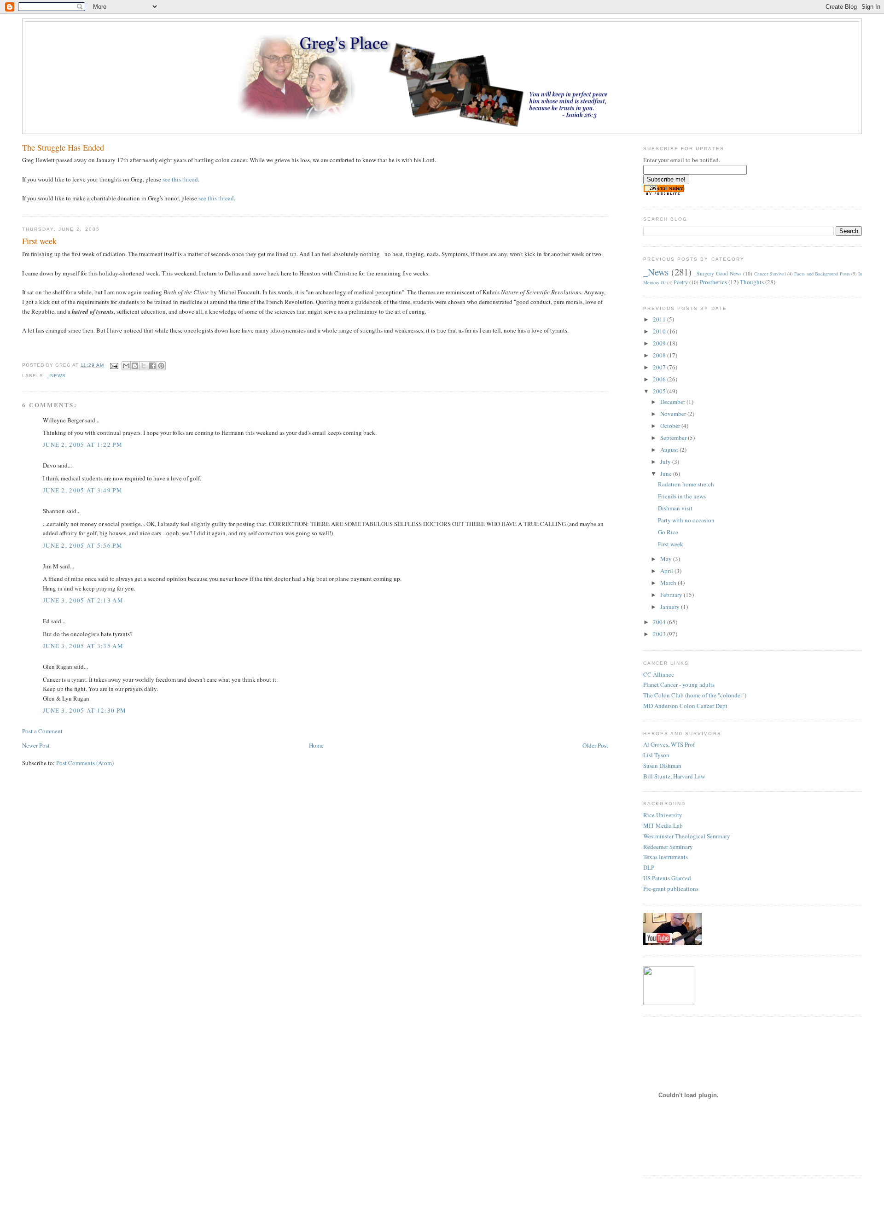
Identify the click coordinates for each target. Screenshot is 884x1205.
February (672, 595)
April (667, 571)
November (673, 413)
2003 (660, 634)
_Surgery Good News (717, 273)
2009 (660, 343)
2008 (660, 355)
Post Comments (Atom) (85, 763)
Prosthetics (713, 282)
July (666, 461)
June (666, 473)
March (669, 583)
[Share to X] (143, 365)
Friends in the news (682, 496)
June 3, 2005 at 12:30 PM (84, 710)
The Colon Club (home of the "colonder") (694, 695)
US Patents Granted (667, 878)
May (666, 559)
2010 (660, 331)
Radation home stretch (686, 484)
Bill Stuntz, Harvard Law (674, 776)
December (673, 402)
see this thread (180, 179)
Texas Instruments (665, 857)
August (670, 449)
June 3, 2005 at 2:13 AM (83, 600)
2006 (660, 379)
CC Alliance (658, 674)
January (670, 606)
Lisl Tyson (656, 755)
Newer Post (36, 745)
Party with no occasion (686, 520)
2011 (660, 319)
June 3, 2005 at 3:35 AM (83, 646)
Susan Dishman (662, 765)
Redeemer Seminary (668, 846)
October (670, 425)
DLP (648, 867)
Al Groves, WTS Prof (669, 744)
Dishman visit (675, 508)
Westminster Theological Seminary (686, 836)
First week (670, 544)
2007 (660, 367)
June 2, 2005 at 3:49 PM (82, 490)
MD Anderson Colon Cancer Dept (685, 706)
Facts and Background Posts (822, 273)
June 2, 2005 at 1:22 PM (82, 444)
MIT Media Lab (663, 825)
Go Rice (668, 532)
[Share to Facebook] (152, 365)
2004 (660, 622)
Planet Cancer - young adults (679, 684)
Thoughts (752, 282)
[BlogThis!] (135, 365)
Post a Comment (42, 731)
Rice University (662, 815)
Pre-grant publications (670, 888)
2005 (660, 391)
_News (56, 375)
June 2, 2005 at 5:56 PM (82, 545)
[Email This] (126, 365)
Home (316, 745)
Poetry (681, 282)
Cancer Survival (770, 273)
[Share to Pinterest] (161, 365)
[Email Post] (114, 365)
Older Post (595, 745)
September (674, 437)
